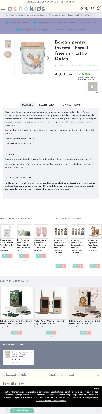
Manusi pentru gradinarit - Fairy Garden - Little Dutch (40, 244)
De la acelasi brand (67, 219)
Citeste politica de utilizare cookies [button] (51, 400)
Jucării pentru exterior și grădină (31, 15)
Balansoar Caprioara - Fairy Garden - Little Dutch (94, 244)
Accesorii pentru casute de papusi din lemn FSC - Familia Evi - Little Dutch (60, 247)
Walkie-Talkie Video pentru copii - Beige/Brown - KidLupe (50, 322)
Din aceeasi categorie (15, 219)
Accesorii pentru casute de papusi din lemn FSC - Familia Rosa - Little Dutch (77, 247)
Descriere (27, 105)
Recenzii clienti (47, 105)
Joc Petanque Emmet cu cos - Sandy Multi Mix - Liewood (24, 244)
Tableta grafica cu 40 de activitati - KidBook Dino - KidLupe (16, 322)
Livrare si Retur (71, 105)
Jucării (11, 15)
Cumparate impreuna (14, 281)
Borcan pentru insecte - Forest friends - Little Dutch (22, 354)
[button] (17, 58)
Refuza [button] (97, 389)
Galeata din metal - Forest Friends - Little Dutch (7, 244)
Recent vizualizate (13, 345)
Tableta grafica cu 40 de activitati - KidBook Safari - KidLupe (85, 322)
